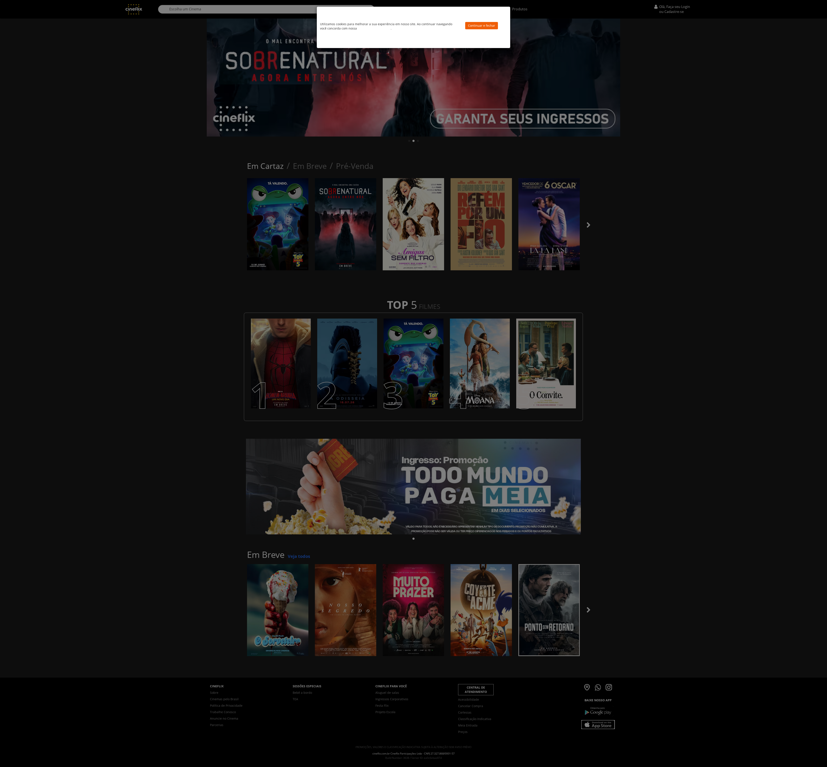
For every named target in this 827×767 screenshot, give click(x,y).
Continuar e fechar (481, 25)
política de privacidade (374, 28)
